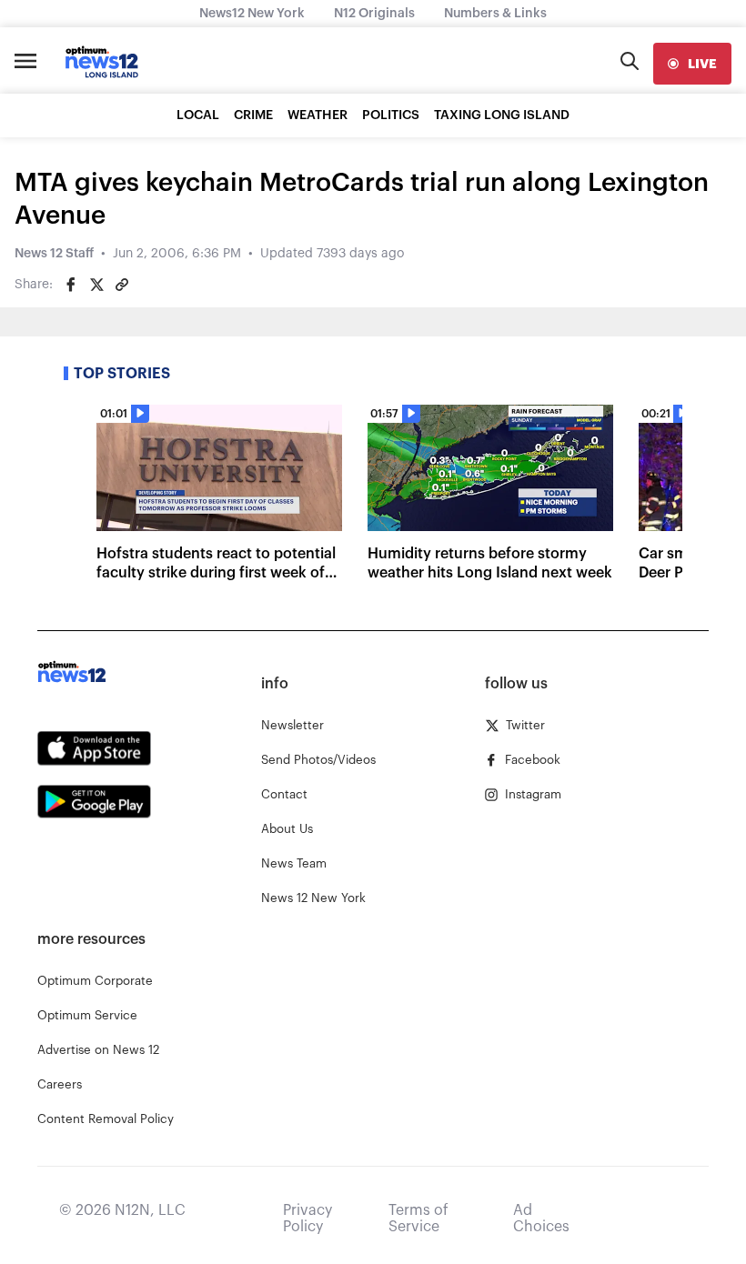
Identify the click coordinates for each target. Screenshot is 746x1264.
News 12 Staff (54, 253)
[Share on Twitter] (96, 284)
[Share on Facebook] (71, 284)
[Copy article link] (122, 284)
